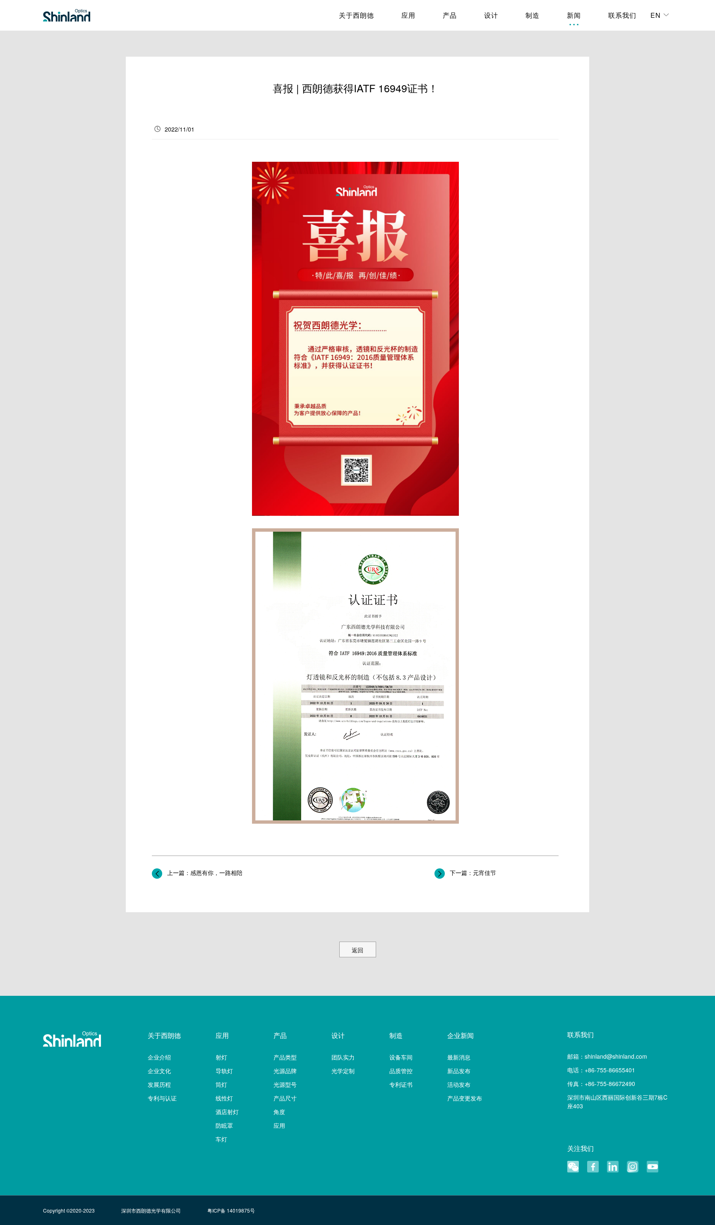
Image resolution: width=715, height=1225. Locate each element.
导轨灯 (224, 1071)
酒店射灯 (227, 1112)
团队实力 (343, 1057)
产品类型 (285, 1057)
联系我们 (580, 1034)
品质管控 (401, 1071)
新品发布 (458, 1071)
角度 (279, 1112)
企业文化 (159, 1071)
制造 (396, 1035)
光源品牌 (285, 1071)
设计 (338, 1035)
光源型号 (285, 1084)
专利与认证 (162, 1098)
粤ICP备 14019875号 (231, 1210)
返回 (357, 950)
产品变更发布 (464, 1098)
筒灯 (221, 1084)
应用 (222, 1035)
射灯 (221, 1057)
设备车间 (401, 1057)
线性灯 (224, 1098)
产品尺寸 (285, 1098)
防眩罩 (224, 1125)
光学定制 (343, 1071)
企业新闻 (460, 1035)
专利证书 (401, 1084)
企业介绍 (159, 1057)
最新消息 (458, 1057)
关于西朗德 (164, 1035)
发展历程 (159, 1084)
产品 (280, 1035)
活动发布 (458, 1084)
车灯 (221, 1139)
